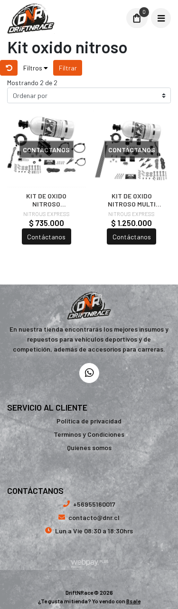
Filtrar (68, 68)
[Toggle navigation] (161, 18)
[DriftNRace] (63, 18)
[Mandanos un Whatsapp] (89, 373)
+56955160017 (94, 504)
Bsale (133, 601)
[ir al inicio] (89, 305)
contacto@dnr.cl (94, 517)
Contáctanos (46, 237)
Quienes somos (89, 447)
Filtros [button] (33, 68)
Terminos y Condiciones (89, 434)
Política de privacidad (89, 421)
